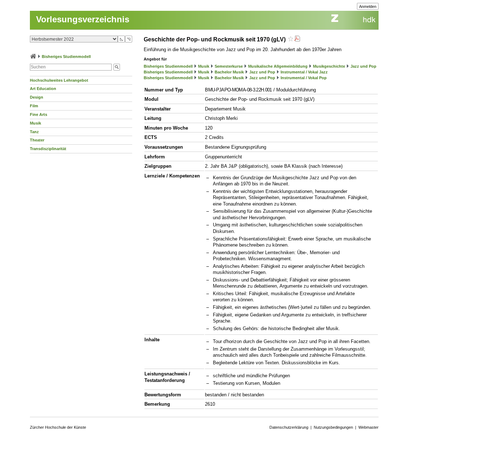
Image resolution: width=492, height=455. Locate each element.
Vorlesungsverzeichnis (82, 19)
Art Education (43, 88)
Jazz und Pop (363, 66)
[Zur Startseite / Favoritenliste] (33, 56)
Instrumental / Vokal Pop (304, 78)
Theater (37, 140)
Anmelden (367, 6)
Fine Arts (38, 114)
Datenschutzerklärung (288, 427)
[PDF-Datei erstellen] (297, 39)
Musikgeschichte (329, 66)
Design (36, 97)
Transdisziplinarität (48, 149)
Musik (35, 123)
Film (34, 106)
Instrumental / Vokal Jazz (304, 72)
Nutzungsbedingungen (333, 427)
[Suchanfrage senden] (116, 67)
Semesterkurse (229, 66)
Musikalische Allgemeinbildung (278, 66)
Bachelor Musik (229, 72)
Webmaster (368, 427)
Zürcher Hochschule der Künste (58, 427)
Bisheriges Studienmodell (66, 56)
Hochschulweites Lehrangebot (59, 80)
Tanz (34, 132)
